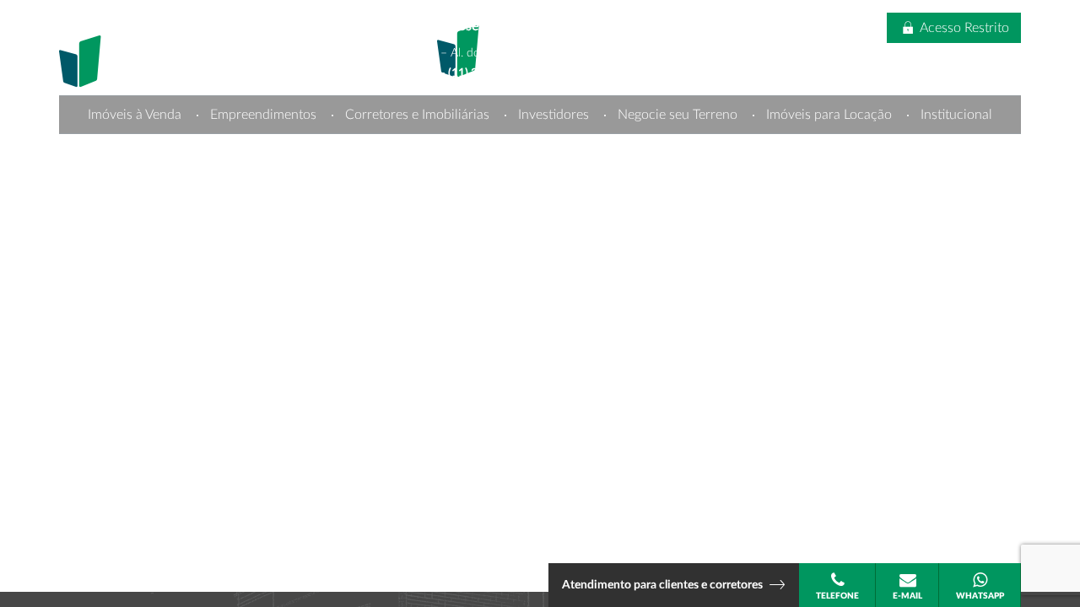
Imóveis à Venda (134, 114)
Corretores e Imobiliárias (417, 114)
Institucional (956, 114)
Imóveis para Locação (829, 114)
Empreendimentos (263, 114)
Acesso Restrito (963, 28)
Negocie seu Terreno (677, 114)
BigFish (1006, 138)
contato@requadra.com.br (502, 93)
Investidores (553, 114)
